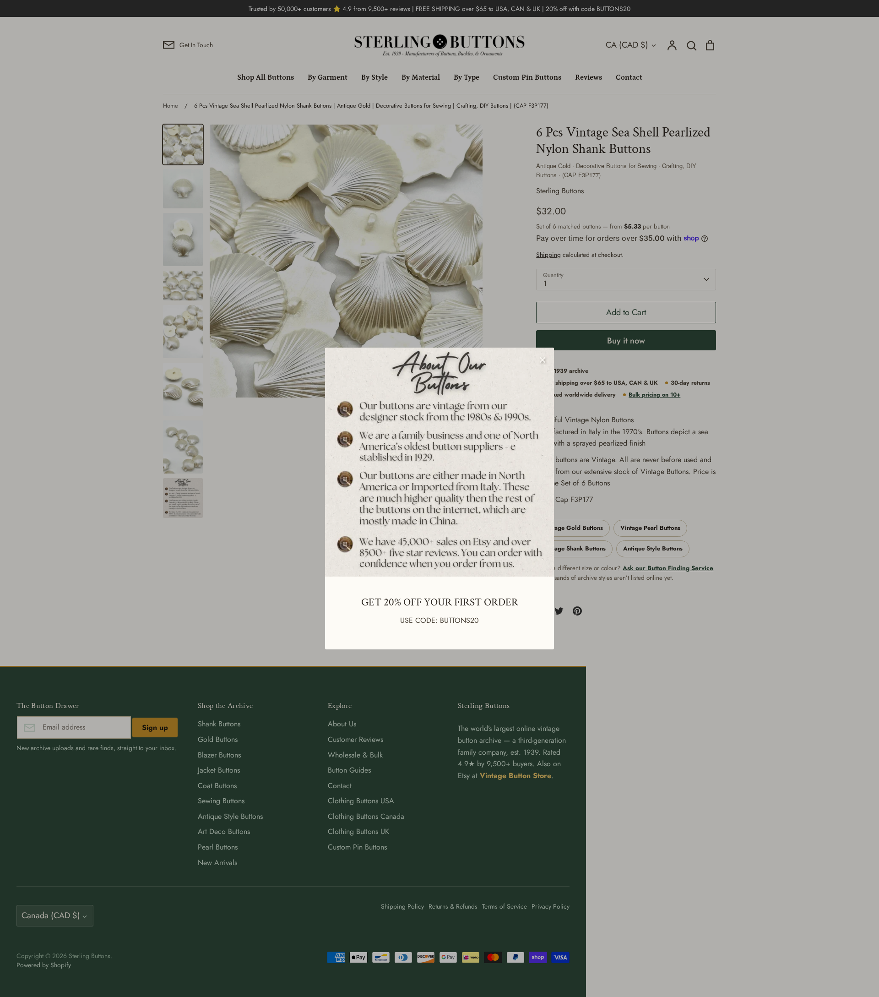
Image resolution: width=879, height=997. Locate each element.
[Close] (542, 359)
